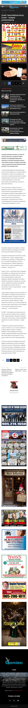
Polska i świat (11, 10)
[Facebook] (9, 83)
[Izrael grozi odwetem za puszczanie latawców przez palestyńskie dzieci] (5, 106)
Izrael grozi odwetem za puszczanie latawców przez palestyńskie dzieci (18, 106)
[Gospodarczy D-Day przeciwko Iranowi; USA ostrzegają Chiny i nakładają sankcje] (5, 121)
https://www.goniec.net (14, 392)
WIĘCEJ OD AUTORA (6, 90)
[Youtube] (18, 700)
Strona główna (4, 10)
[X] (12, 83)
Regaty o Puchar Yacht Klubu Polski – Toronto (21, 370)
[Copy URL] (16, 83)
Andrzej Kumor (7, 22)
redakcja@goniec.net (18, 690)
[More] (23, 83)
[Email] (19, 83)
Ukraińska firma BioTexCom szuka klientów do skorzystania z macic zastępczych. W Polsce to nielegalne (18, 98)
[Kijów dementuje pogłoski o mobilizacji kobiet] (5, 114)
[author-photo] (14, 388)
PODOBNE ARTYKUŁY (6, 88)
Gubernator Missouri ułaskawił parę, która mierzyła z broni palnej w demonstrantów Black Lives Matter (7, 372)
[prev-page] (23, 89)
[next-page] (26, 89)
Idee (3, 98)
